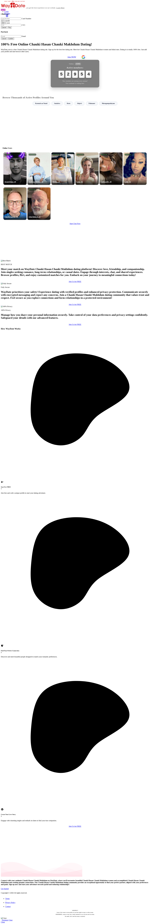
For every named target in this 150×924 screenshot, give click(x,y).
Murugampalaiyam (108, 103)
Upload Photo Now (76, 477)
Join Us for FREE (75, 281)
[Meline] (63, 168)
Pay (9, 27)
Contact (8, 906)
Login (6, 12)
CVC (23, 25)
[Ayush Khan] (15, 168)
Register (7, 13)
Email (24, 36)
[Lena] (87, 168)
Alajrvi (79, 103)
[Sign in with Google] (83, 57)
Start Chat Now (75, 224)
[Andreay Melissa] (39, 168)
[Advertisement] (75, 125)
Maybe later (75, 482)
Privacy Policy (10, 902)
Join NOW (72, 57)
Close (11, 920)
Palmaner (92, 103)
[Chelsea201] (111, 168)
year (8, 23)
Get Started (5, 889)
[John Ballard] (39, 203)
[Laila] (135, 168)
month (7, 21)
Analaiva (57, 103)
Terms (7, 899)
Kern (68, 103)
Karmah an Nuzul (41, 103)
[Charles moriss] (15, 203)
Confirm (10, 39)
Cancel (4, 27)
